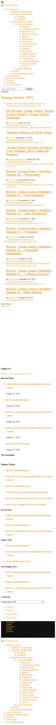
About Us (10, 610)
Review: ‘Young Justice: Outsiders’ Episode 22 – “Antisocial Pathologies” (29, 250)
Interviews (10, 82)
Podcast (10, 80)
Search (29, 89)
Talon (25, 66)
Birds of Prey (28, 56)
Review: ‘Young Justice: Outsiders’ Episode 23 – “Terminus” (29, 230)
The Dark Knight (30, 61)
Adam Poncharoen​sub (18, 159)
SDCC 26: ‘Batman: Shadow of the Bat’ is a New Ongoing (29, 498)
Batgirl (25, 36)
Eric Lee (12, 138)
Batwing (26, 48)
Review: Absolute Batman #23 (18, 400)
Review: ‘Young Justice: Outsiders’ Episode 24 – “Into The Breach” (29, 212)
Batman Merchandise (15, 78)
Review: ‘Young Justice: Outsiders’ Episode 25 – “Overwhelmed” (29, 193)
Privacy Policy (12, 614)
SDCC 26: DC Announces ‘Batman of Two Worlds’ (26, 504)
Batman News (12, 9)
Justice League (29, 43)
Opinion (15, 71)
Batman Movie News (21, 11)
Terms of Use (11, 617)
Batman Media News (22, 14)
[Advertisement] (28, 336)
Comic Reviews (24, 68)
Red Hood (27, 51)
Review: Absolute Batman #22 (18, 444)
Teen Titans (28, 58)
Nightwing (27, 41)
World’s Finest (29, 63)
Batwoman (27, 39)
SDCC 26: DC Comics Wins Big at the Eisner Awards (27, 492)
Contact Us (10, 607)
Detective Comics (31, 29)
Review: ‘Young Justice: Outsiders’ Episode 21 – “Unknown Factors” (29, 272)
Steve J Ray (13, 123)
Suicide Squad (29, 53)
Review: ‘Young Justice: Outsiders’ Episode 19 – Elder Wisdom (29, 290)
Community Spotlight (22, 73)
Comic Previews (25, 24)
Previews (21, 19)
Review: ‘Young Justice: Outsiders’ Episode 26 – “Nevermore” (29, 173)
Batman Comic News (22, 21)
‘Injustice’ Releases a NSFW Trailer (29, 132)
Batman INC (28, 31)
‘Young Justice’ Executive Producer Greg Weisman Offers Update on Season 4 (29, 151)
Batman (26, 26)
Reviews (21, 16)
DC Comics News (13, 85)
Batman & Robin (30, 34)
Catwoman (27, 46)
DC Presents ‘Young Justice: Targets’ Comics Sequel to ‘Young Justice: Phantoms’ (30, 114)
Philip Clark (13, 180)
